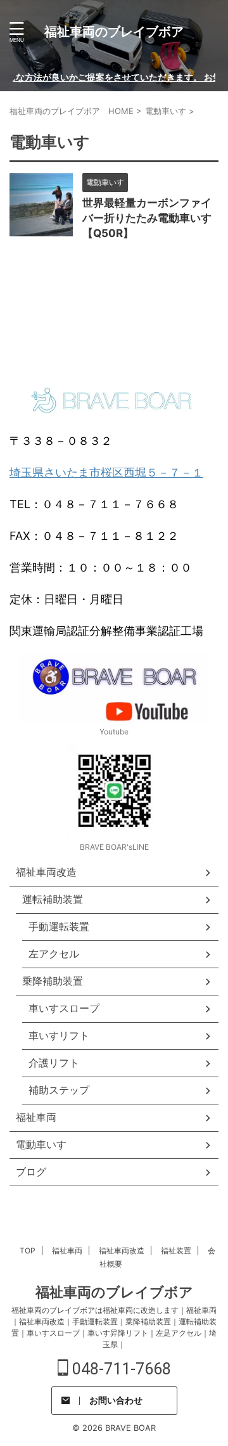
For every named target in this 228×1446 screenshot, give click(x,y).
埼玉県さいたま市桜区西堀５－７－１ (106, 472)
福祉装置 (176, 1250)
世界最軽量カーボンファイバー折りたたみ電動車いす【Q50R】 (147, 218)
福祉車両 (67, 1250)
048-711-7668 (119, 1369)
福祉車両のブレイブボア (114, 31)
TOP (27, 1250)
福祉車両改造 (121, 1250)
